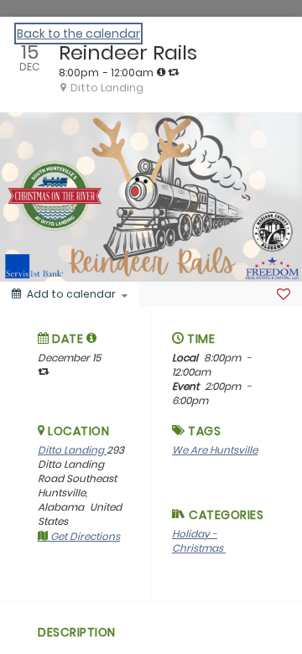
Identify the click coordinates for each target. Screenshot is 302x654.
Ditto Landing (72, 450)
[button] (91, 338)
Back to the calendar (78, 33)
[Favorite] (283, 294)
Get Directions (84, 536)
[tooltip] (161, 72)
